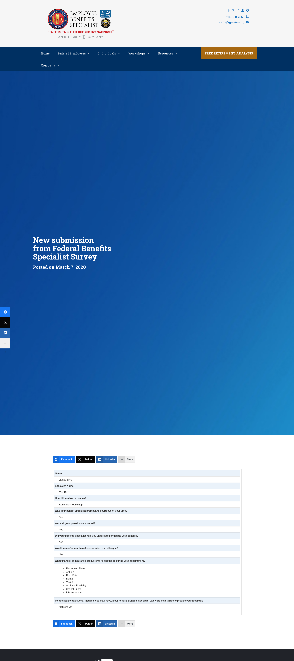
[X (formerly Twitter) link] (233, 10)
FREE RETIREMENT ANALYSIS (229, 53)
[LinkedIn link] (238, 10)
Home (45, 53)
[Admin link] (242, 10)
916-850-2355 (235, 17)
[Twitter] (5, 322)
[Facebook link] (229, 10)
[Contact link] (247, 10)
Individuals (107, 53)
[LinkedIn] (5, 333)
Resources (165, 53)
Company (48, 65)
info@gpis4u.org (232, 22)
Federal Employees (72, 53)
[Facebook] (5, 312)
